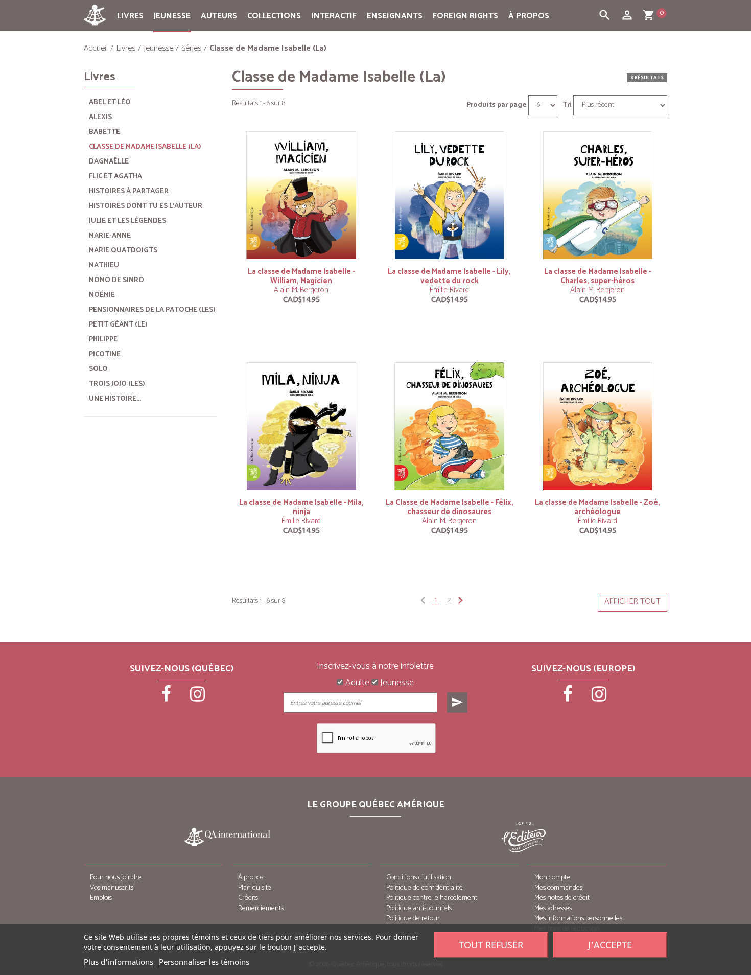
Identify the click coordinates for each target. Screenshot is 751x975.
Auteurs (219, 16)
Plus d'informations (118, 962)
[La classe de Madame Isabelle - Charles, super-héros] (598, 195)
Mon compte (552, 878)
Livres (130, 16)
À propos (528, 16)
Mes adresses (553, 908)
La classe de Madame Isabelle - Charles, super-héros (597, 276)
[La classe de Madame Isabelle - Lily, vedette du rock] (449, 195)
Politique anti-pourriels (419, 908)
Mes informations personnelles (578, 918)
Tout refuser (491, 945)
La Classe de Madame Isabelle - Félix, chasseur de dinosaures (449, 507)
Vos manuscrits (111, 888)
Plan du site (254, 888)
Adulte (356, 683)
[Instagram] (198, 697)
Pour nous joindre (116, 878)
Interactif (334, 16)
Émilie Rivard (449, 290)
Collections (274, 16)
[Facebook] (167, 697)
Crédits (248, 898)
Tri (567, 105)
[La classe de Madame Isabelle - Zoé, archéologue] (598, 426)
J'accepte (610, 945)
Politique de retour (413, 918)
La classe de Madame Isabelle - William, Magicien (301, 276)
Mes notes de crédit (562, 898)
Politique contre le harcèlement (431, 898)
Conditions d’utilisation (418, 878)
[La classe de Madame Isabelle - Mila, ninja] (301, 426)
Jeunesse (172, 16)
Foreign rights (465, 16)
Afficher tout (632, 602)
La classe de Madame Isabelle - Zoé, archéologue (597, 507)
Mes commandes (558, 888)
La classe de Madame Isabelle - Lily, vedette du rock (449, 276)
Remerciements (261, 908)
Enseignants (395, 16)
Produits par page (496, 105)
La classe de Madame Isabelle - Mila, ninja (301, 507)
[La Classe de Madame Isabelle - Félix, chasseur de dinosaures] (449, 426)
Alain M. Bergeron (301, 290)
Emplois (101, 898)
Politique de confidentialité (424, 888)
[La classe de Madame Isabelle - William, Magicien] (301, 195)
